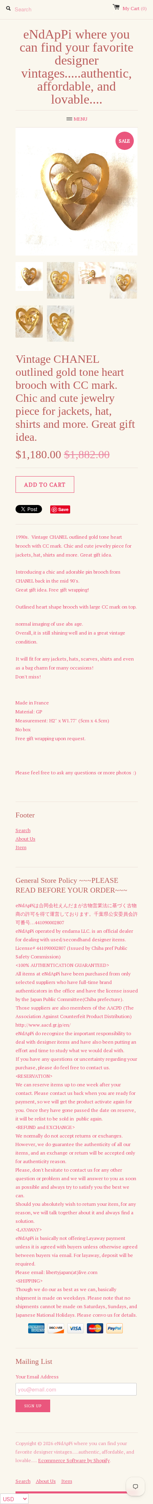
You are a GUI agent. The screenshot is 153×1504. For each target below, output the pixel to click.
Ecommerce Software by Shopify (74, 1460)
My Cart (135, 8)
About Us (25, 839)
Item (21, 847)
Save (63, 509)
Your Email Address (37, 1377)
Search (23, 830)
